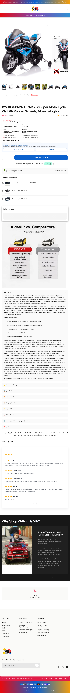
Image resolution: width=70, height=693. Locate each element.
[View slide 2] (35, 603)
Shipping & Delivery (43, 630)
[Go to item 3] (17, 87)
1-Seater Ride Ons (8, 433)
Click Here (34, 95)
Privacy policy (19, 690)
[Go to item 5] (31, 87)
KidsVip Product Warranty (42, 626)
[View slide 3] (37, 603)
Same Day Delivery (43, 632)
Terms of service (33, 690)
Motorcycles (49, 435)
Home (4, 622)
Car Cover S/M (16, 191)
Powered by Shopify (42, 687)
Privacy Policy (23, 632)
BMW (29, 433)
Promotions (5, 636)
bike (55, 435)
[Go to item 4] (24, 87)
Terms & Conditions (25, 622)
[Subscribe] (37, 665)
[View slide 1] (33, 603)
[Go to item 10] (64, 87)
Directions (51, 149)
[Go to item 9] (57, 87)
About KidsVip (41, 635)
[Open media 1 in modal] (48, 24)
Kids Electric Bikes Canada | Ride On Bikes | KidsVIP (51, 433)
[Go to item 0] (4, 87)
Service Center (41, 622)
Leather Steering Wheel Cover (20, 182)
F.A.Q (3, 628)
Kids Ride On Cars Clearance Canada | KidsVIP (29, 435)
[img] (8, 461)
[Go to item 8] (51, 87)
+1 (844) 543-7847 (35, 597)
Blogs (3, 631)
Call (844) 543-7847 (19, 149)
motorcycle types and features (43, 367)
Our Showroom (6, 625)
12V (16, 433)
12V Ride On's (22, 433)
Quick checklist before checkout (11, 140)
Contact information (42, 690)
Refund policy (26, 690)
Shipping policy (50, 690)
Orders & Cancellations (23, 626)
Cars (33, 433)
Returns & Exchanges (26, 630)
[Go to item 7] (44, 87)
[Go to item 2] (11, 87)
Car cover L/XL (16, 199)
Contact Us (5, 633)
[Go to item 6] (37, 87)
